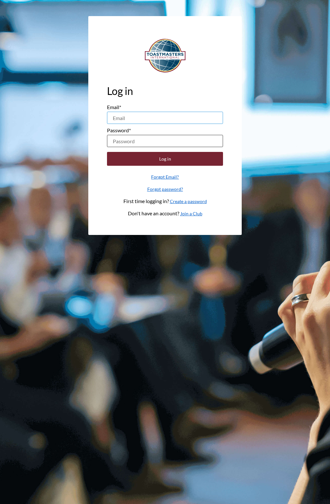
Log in (165, 159)
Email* (114, 107)
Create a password (188, 201)
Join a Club (191, 213)
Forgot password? (165, 189)
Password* (119, 130)
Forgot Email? (165, 177)
